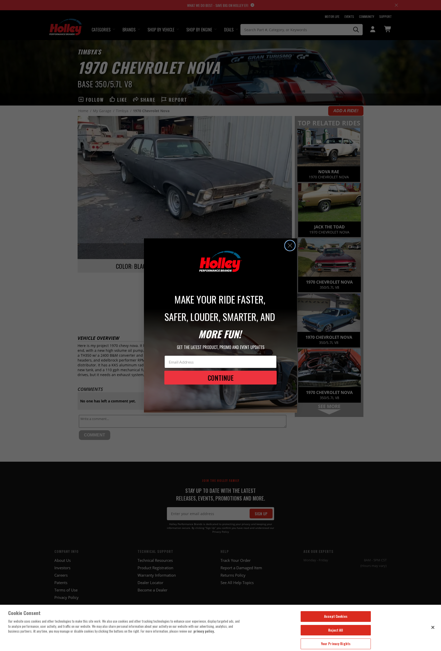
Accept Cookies (335, 616)
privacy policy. (204, 631)
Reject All (335, 630)
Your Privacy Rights (335, 643)
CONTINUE (221, 377)
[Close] (432, 627)
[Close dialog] (290, 245)
